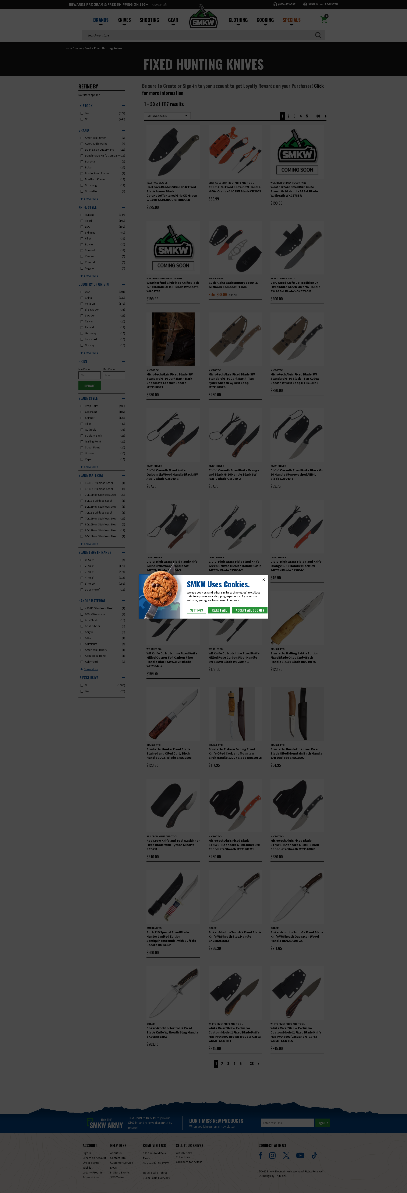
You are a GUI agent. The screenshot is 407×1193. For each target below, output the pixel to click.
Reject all (219, 610)
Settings (196, 610)
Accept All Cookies (250, 610)
